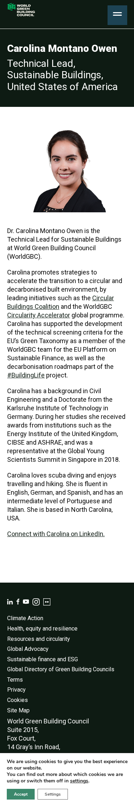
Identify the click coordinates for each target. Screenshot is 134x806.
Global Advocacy (28, 649)
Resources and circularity (38, 639)
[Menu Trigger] (117, 15)
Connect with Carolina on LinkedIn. (56, 534)
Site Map (18, 710)
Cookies (17, 700)
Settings (53, 794)
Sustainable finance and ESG (42, 659)
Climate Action (25, 618)
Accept (21, 794)
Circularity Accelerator (38, 315)
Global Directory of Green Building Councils (60, 669)
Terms (15, 679)
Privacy (16, 689)
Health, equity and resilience (42, 628)
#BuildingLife (26, 375)
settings (79, 781)
